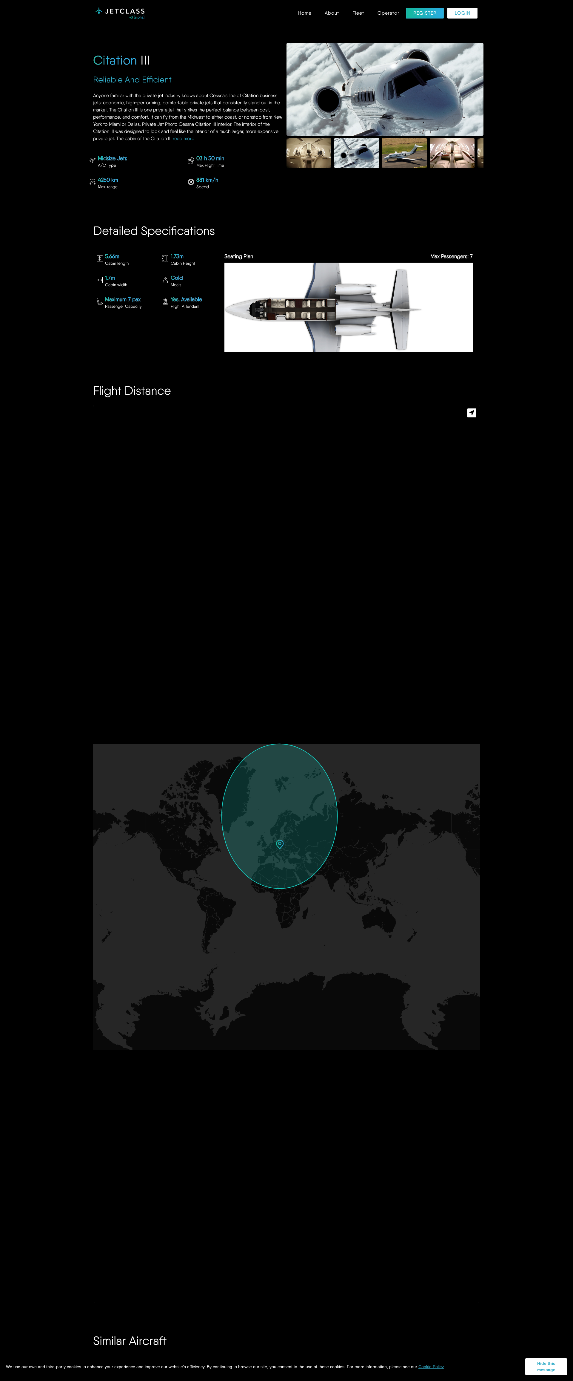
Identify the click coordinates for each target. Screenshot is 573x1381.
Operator (388, 13)
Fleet (358, 13)
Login (462, 13)
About (332, 13)
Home (305, 13)
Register (425, 13)
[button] (280, 845)
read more (183, 138)
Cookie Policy (431, 1366)
